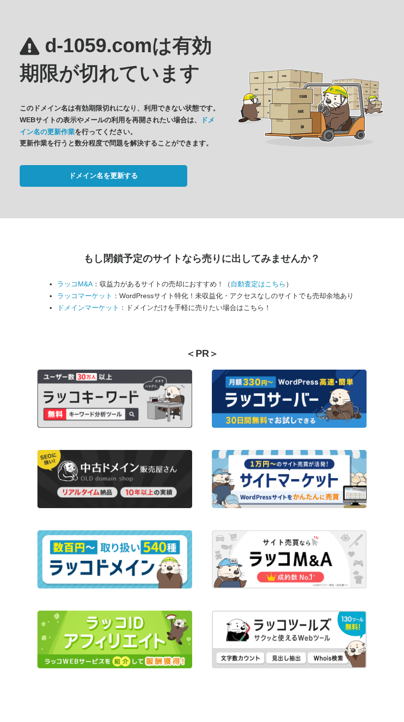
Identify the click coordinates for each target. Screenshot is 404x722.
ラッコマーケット (84, 296)
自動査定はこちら (258, 284)
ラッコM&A (75, 284)
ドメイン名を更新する (103, 175)
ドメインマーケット (88, 307)
